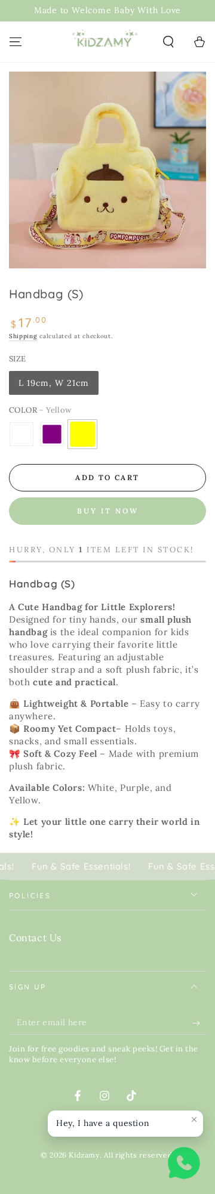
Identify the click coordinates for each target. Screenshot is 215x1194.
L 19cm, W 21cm (54, 383)
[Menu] (15, 42)
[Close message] (194, 1119)
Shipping (23, 336)
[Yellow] (82, 434)
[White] (21, 434)
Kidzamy (84, 1154)
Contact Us (35, 938)
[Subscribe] (199, 1023)
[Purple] (51, 434)
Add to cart (107, 477)
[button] (168, 42)
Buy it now (108, 510)
